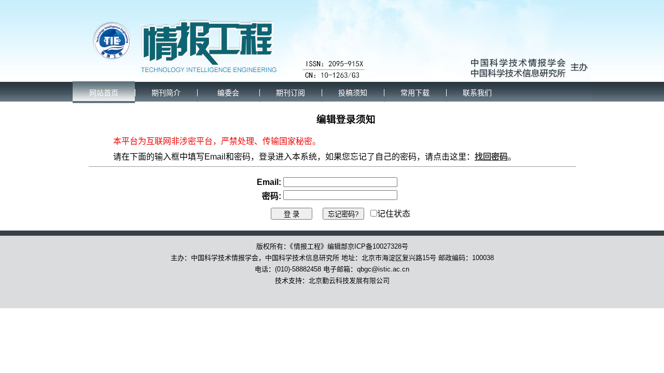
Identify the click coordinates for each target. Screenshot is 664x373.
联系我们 (477, 93)
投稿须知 (352, 93)
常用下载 (415, 93)
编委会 (228, 93)
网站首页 (103, 93)
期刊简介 (166, 93)
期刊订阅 (290, 93)
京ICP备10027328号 (378, 246)
